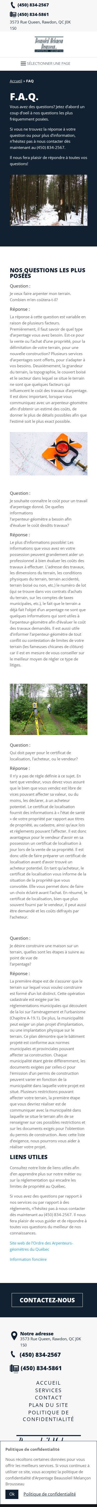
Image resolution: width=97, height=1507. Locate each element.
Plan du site (48, 1404)
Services (48, 1390)
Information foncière (28, 1259)
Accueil (16, 80)
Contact (48, 1397)
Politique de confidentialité (48, 1416)
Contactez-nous (47, 1300)
